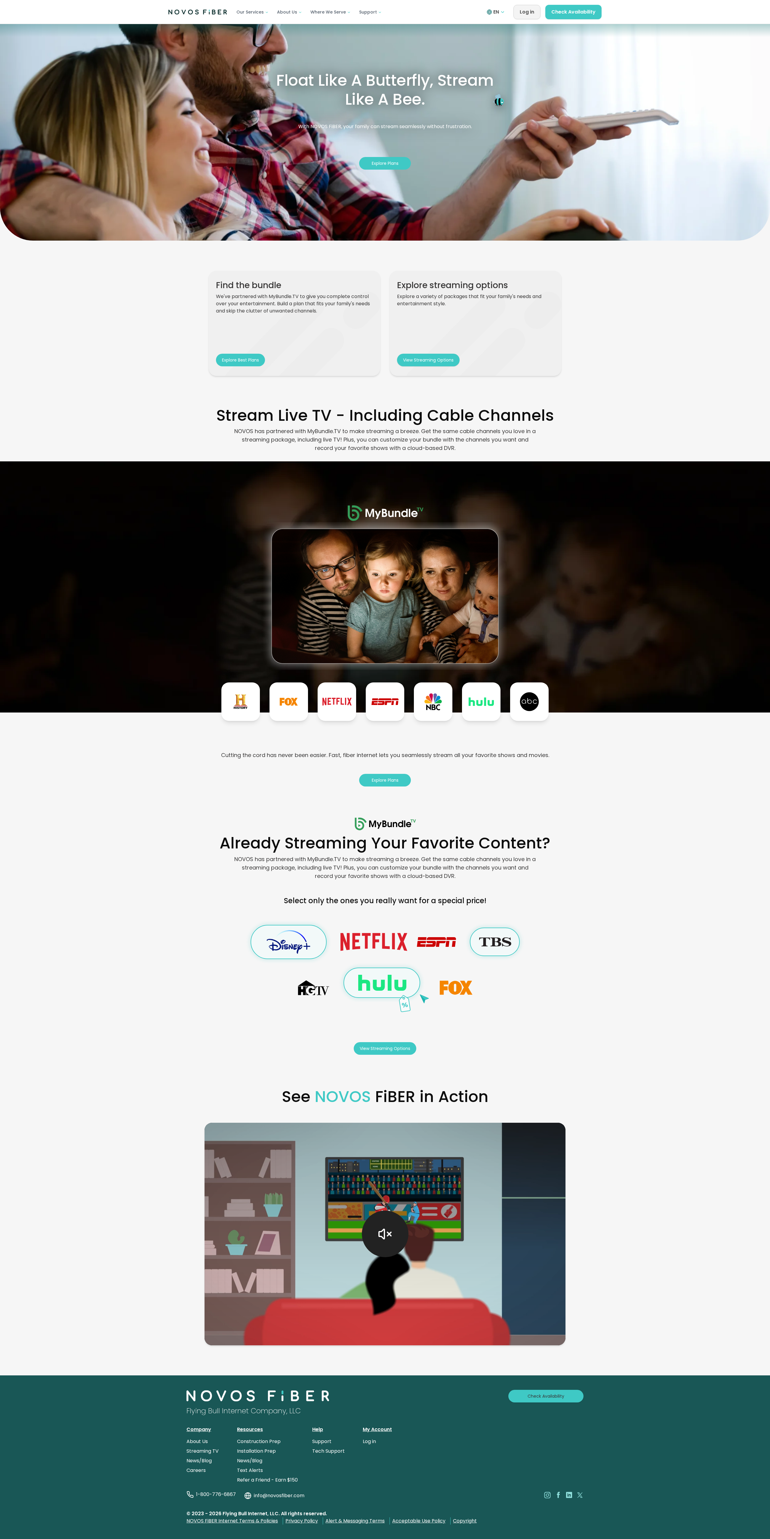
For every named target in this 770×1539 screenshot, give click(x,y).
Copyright (465, 1520)
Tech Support (328, 1451)
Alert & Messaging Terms (355, 1520)
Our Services (250, 12)
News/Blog (199, 1460)
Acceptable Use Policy (418, 1520)
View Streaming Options (428, 360)
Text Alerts (250, 1470)
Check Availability (573, 11)
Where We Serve (328, 12)
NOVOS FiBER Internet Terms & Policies (232, 1520)
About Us (287, 12)
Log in (527, 11)
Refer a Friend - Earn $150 (267, 1479)
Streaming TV (202, 1451)
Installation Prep (256, 1451)
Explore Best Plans (240, 360)
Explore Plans (385, 163)
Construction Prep (259, 1441)
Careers (196, 1470)
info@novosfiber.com (279, 1495)
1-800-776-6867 (216, 1494)
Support (368, 12)
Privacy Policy (301, 1520)
